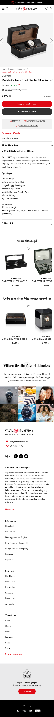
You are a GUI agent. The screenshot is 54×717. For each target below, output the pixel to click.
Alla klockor (10, 604)
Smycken (9, 592)
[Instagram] (21, 456)
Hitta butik (9, 526)
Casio (7, 620)
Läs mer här (9, 509)
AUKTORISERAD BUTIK (36, 121)
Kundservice (10, 531)
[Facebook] (16, 456)
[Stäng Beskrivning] (51, 146)
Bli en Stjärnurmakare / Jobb (17, 542)
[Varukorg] (51, 8)
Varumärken (7, 132)
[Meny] (3, 8)
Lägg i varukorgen (27, 103)
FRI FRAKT (16, 121)
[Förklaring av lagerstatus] (19, 85)
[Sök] (7, 8)
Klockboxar (21, 69)
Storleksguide (47, 96)
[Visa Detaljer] (51, 224)
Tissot (7, 648)
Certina (8, 626)
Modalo (16, 132)
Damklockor (10, 581)
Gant (7, 631)
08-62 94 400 (16, 445)
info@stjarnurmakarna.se (20, 441)
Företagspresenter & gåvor (16, 537)
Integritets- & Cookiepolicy (16, 548)
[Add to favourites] (51, 80)
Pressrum (9, 554)
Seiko (7, 642)
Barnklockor (10, 587)
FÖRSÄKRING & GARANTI (28, 126)
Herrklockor (10, 576)
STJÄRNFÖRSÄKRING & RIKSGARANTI (28, 2)
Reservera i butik (27, 111)
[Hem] (27, 8)
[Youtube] (26, 456)
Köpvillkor (9, 559)
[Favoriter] (46, 8)
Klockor (11, 69)
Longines (9, 637)
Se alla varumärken (13, 653)
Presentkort (10, 598)
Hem (3, 69)
